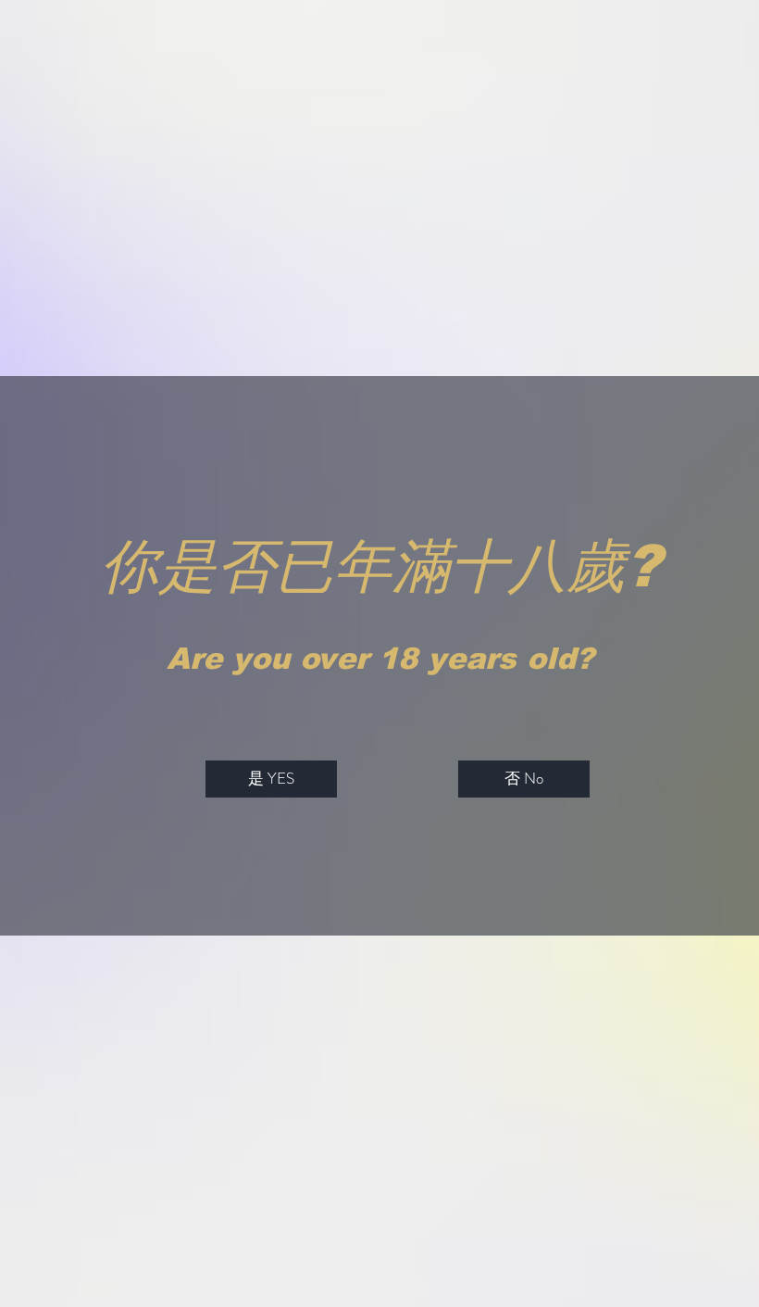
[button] (271, 779)
